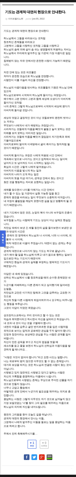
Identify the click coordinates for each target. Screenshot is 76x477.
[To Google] (42, 455)
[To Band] (49, 455)
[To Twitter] (34, 455)
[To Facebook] (27, 455)
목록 (3, 238)
